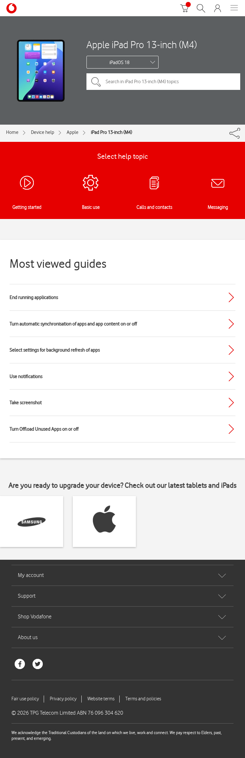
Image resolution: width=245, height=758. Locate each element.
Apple (72, 132)
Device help (42, 132)
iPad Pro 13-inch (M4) (111, 132)
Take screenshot (26, 402)
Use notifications (26, 376)
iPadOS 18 (119, 62)
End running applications (34, 297)
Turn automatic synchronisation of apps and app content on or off (73, 324)
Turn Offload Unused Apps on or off (44, 429)
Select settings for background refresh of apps (55, 350)
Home (12, 132)
